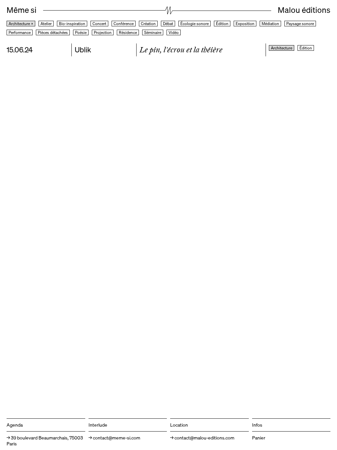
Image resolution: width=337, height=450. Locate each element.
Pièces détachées (53, 32)
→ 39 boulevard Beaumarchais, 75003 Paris (45, 441)
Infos (257, 425)
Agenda (15, 425)
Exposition (245, 23)
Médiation (270, 23)
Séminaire (152, 32)
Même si (22, 10)
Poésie (81, 32)
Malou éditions (304, 10)
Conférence (124, 23)
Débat (168, 23)
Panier (258, 438)
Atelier (46, 23)
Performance (20, 32)
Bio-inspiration (72, 23)
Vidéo (173, 32)
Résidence (128, 32)
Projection (103, 32)
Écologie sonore (194, 23)
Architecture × (21, 23)
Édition (222, 23)
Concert (99, 23)
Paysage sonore (300, 23)
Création (148, 23)
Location (179, 425)
